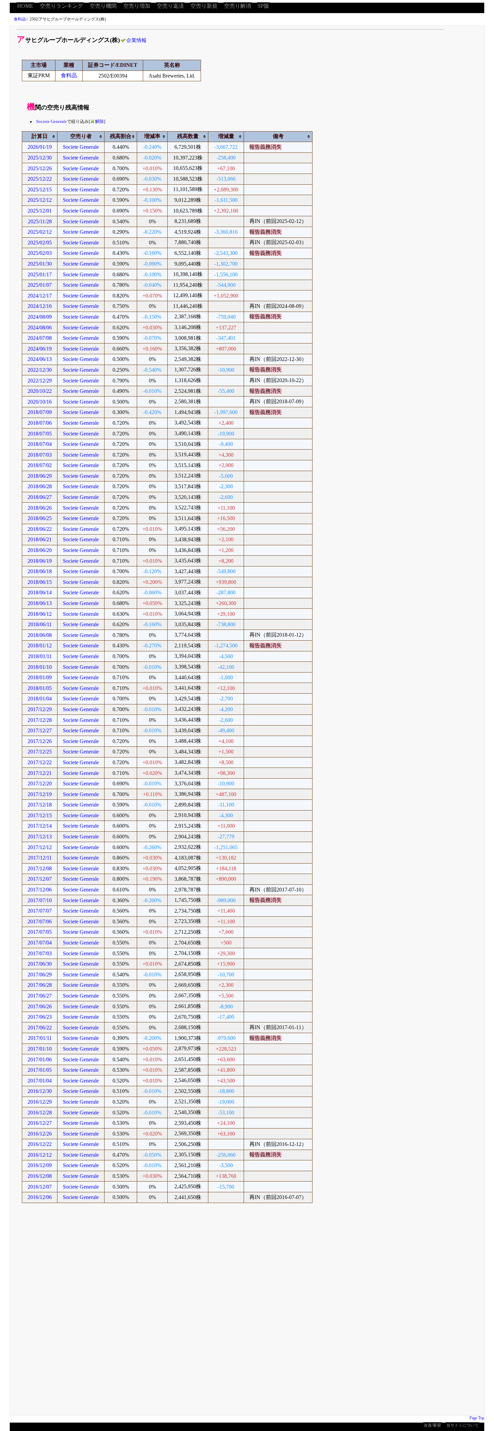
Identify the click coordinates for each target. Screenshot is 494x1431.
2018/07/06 (40, 423)
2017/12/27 (40, 730)
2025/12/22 (40, 179)
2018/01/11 (40, 656)
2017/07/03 (40, 953)
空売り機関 (103, 6)
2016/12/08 (40, 1176)
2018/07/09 (40, 412)
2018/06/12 (40, 614)
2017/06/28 (40, 985)
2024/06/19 (40, 349)
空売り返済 (170, 6)
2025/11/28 (40, 221)
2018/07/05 (40, 433)
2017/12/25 (40, 751)
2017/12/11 (40, 858)
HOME (25, 6)
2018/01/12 (40, 645)
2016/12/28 (40, 1112)
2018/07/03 (40, 455)
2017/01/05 (40, 1070)
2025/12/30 (40, 157)
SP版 (263, 6)
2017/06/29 (40, 974)
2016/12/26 (40, 1134)
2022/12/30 (40, 370)
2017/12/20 (40, 783)
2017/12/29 (40, 709)
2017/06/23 (40, 1017)
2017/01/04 (40, 1080)
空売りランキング (61, 6)
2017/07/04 (40, 942)
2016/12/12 (40, 1155)
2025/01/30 (40, 264)
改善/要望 (432, 1425)
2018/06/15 (40, 582)
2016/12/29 (40, 1102)
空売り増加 (136, 6)
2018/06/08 (40, 635)
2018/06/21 (40, 539)
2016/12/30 (40, 1091)
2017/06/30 (40, 964)
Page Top (476, 1418)
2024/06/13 (40, 359)
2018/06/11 (40, 624)
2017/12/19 (40, 794)
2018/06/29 (40, 476)
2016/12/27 (40, 1123)
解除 (99, 121)
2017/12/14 (40, 826)
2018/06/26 (40, 508)
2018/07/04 (40, 444)
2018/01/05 (40, 688)
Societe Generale (51, 121)
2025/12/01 (40, 211)
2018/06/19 (40, 561)
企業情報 (136, 40)
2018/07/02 (40, 465)
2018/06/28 (40, 486)
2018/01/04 (40, 698)
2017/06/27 (40, 996)
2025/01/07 (40, 285)
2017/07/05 (40, 932)
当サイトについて (462, 1425)
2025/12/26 (40, 168)
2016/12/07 (40, 1187)
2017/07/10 (40, 900)
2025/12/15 (40, 189)
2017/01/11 (40, 1038)
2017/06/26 (40, 1006)
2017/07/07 (40, 911)
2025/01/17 (40, 274)
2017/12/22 (40, 762)
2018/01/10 (40, 667)
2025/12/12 (40, 200)
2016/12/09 (40, 1165)
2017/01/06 (40, 1059)
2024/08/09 (40, 317)
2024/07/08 (40, 338)
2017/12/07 (40, 879)
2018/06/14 (40, 592)
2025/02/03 (40, 253)
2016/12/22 (40, 1144)
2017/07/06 (40, 921)
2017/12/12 (40, 847)
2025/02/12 (40, 232)
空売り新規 (204, 6)
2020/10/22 (40, 391)
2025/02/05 (40, 242)
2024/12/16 (40, 306)
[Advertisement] (211, 1314)
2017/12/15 (40, 815)
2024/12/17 (40, 295)
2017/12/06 (40, 889)
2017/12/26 (40, 741)
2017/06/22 (40, 1027)
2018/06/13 (40, 603)
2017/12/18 (40, 804)
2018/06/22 (40, 529)
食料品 (20, 19)
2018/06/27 (40, 497)
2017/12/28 (40, 720)
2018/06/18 (40, 571)
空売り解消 (237, 6)
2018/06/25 (40, 518)
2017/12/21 (40, 773)
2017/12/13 (40, 836)
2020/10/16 (40, 402)
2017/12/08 (40, 868)
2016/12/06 (40, 1197)
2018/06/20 (40, 550)
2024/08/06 (40, 327)
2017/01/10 (40, 1049)
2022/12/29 (40, 380)
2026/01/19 (40, 147)
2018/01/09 (40, 677)
